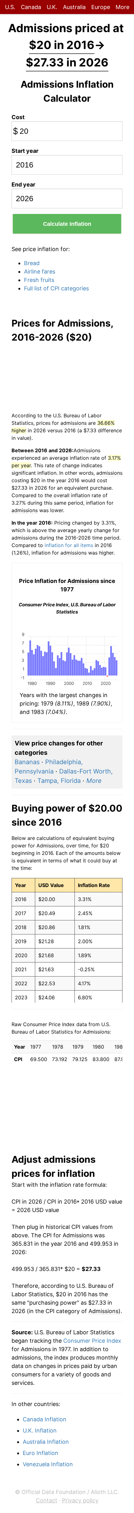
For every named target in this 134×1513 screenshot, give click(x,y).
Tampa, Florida (59, 780)
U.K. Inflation (40, 1430)
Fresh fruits (39, 280)
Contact (46, 1500)
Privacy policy (80, 1500)
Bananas (27, 762)
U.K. (52, 7)
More (122, 7)
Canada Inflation (44, 1419)
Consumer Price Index (92, 1340)
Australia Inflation (46, 1441)
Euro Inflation (40, 1453)
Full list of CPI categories (56, 288)
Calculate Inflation (67, 224)
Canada (31, 7)
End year (23, 184)
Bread (32, 263)
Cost (18, 117)
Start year (25, 151)
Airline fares (39, 271)
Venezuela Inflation (48, 1464)
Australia (74, 7)
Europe (100, 7)
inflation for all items (69, 545)
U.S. (10, 7)
